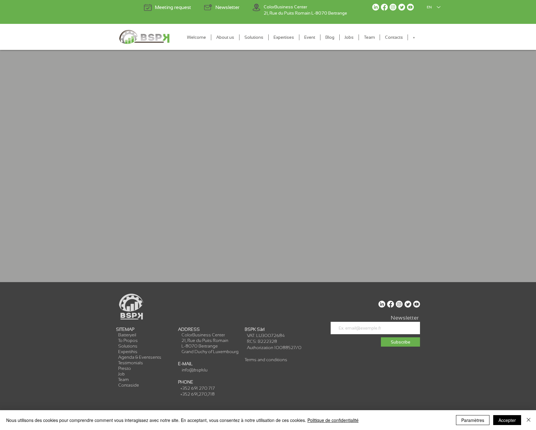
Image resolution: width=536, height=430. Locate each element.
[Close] (528, 420)
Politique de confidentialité (333, 420)
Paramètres (472, 420)
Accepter (507, 420)
